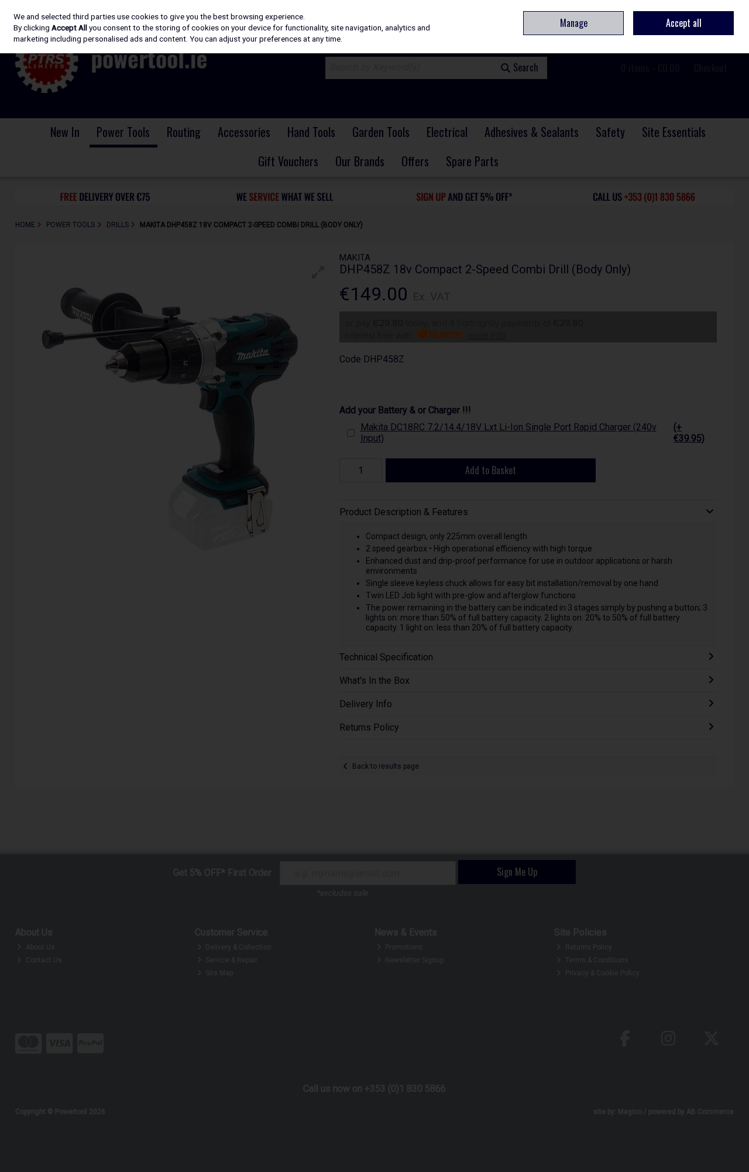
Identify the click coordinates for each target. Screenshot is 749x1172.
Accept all (684, 23)
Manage (573, 23)
